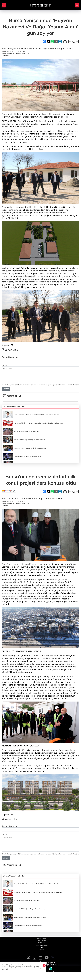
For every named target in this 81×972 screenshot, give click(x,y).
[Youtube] (47, 957)
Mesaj (4, 365)
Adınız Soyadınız (10, 357)
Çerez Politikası (41, 940)
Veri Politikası (42, 942)
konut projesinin (40, 598)
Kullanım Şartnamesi (42, 945)
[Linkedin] (41, 957)
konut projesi (38, 676)
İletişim (42, 949)
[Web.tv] (53, 957)
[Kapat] (44, 965)
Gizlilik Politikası (41, 938)
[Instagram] (34, 957)
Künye (41, 947)
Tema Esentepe (9, 765)
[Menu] (77, 5)
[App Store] (48, 963)
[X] (28, 957)
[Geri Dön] (4, 5)
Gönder (6, 389)
